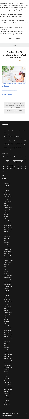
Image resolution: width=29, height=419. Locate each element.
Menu (14, 45)
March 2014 (7, 380)
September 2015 (8, 361)
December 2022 (8, 280)
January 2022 (7, 304)
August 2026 (7, 183)
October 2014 (7, 365)
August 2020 (7, 341)
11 (7, 164)
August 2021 (7, 315)
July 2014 (6, 371)
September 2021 (8, 312)
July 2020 (6, 343)
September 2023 (8, 260)
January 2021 (7, 330)
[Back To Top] (26, 413)
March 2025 (7, 221)
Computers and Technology (18, 61)
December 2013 (8, 387)
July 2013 (6, 396)
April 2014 (6, 378)
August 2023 (7, 262)
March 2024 (7, 247)
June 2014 (6, 374)
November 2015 (8, 356)
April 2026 (6, 192)
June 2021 (6, 319)
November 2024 (8, 229)
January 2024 (7, 251)
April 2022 (6, 297)
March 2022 (7, 299)
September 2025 (8, 207)
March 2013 (7, 404)
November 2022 (8, 282)
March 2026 (7, 194)
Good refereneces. (7, 94)
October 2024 (7, 231)
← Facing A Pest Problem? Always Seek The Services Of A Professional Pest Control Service (14, 105)
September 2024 (8, 234)
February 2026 (8, 196)
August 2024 (7, 236)
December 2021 (8, 306)
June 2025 (6, 214)
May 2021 (6, 321)
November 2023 (8, 256)
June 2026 (6, 188)
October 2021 (7, 310)
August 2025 (7, 210)
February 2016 (7, 352)
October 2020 (7, 336)
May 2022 (6, 295)
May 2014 (6, 376)
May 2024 (6, 242)
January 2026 (7, 199)
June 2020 (6, 345)
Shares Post (14, 38)
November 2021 (8, 308)
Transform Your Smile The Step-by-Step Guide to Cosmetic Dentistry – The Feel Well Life (15, 130)
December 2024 (8, 227)
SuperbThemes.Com (7, 415)
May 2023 (6, 269)
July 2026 (6, 186)
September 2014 (8, 367)
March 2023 (7, 273)
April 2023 (6, 271)
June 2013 (6, 398)
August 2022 (7, 288)
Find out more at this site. (9, 90)
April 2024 (6, 245)
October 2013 (7, 391)
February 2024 (8, 249)
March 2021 (7, 326)
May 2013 (6, 400)
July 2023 (6, 264)
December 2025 (8, 201)
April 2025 (6, 218)
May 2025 (6, 216)
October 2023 (7, 258)
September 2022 (8, 286)
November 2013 (8, 389)
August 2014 (7, 369)
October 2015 (7, 358)
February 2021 (7, 328)
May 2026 (6, 190)
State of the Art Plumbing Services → (14, 111)
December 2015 (8, 354)
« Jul (3, 175)
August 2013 (7, 393)
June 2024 (6, 240)
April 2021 (6, 323)
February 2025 (8, 223)
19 (10, 166)
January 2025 (7, 225)
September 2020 (8, 339)
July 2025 (6, 212)
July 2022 (6, 291)
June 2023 (6, 266)
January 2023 (7, 277)
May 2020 (6, 347)
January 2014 (7, 385)
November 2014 (8, 363)
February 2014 (7, 382)
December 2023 (8, 253)
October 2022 (7, 284)
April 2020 (6, 350)
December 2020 (8, 332)
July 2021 (6, 317)
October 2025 (7, 205)
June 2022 (6, 293)
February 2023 (8, 275)
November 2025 (8, 203)
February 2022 (8, 301)
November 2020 (8, 334)
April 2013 (6, 402)
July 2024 (6, 238)
